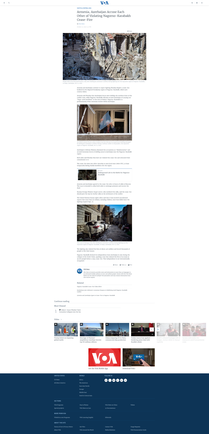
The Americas (83, 383)
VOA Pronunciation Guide (138, 430)
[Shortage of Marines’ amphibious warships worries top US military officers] (92, 329)
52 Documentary (110, 408)
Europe (81, 389)
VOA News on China (111, 405)
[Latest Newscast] (202, 3)
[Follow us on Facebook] (106, 380)
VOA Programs (58, 405)
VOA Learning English (86, 417)
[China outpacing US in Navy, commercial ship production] (117, 329)
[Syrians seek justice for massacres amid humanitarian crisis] (194, 329)
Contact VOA (109, 426)
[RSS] (121, 380)
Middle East (83, 392)
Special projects (59, 408)
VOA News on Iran (85, 408)
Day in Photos (84, 405)
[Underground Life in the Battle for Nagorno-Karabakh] (87, 175)
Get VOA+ (82, 426)
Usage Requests (135, 426)
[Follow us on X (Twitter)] (109, 380)
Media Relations (110, 430)
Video (56, 319)
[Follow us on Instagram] (117, 380)
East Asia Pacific (84, 386)
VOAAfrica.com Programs (62, 417)
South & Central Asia (84, 8)
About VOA (57, 430)
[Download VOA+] (139, 357)
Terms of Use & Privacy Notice (63, 426)
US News (57, 379)
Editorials (108, 417)
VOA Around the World (87, 430)
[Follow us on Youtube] (113, 380)
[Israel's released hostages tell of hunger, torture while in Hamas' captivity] (168, 329)
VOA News (81, 24)
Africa (81, 379)
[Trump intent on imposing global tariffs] (66, 329)
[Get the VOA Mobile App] (104, 357)
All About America (59, 383)
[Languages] (192, 3)
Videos (133, 405)
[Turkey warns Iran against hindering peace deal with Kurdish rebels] (143, 329)
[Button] (129, 31)
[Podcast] (125, 380)
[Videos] (197, 3)
